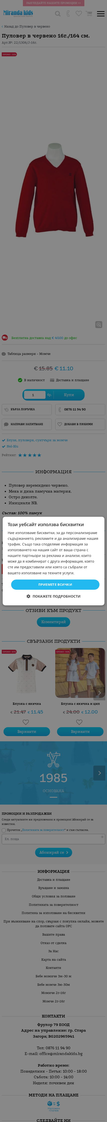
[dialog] (54, 561)
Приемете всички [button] (55, 584)
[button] (54, 596)
